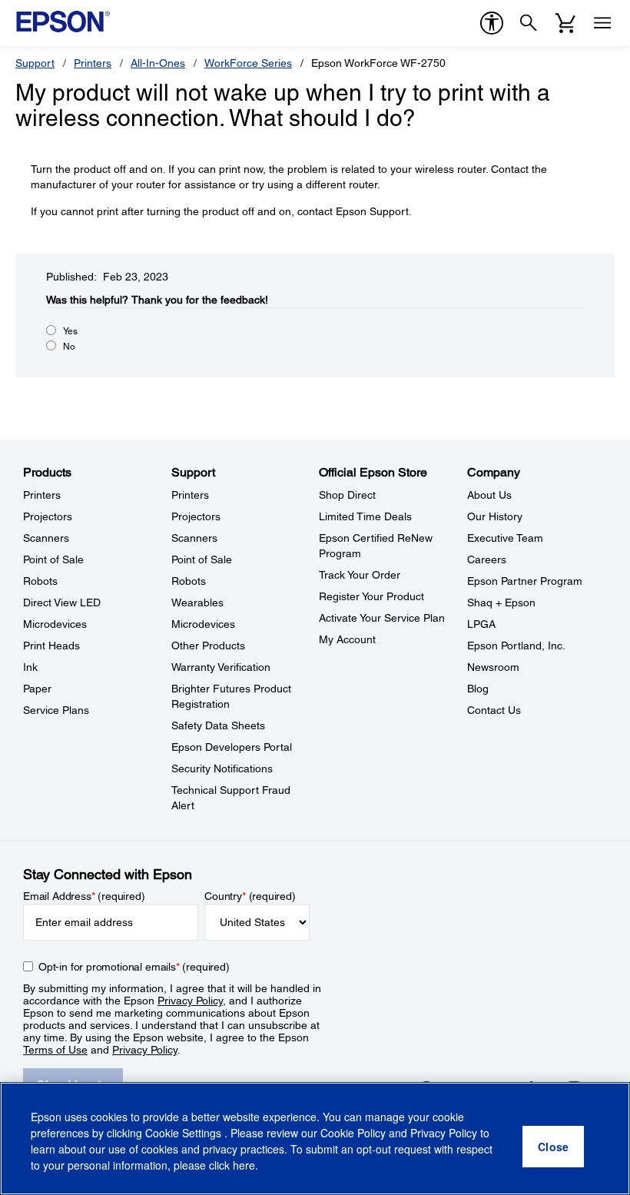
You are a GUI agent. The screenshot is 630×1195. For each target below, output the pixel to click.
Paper (37, 688)
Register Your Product (371, 596)
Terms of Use (55, 1050)
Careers (486, 559)
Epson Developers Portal (231, 747)
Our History (494, 516)
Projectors (47, 516)
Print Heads (51, 645)
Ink (30, 667)
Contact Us (494, 710)
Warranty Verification (220, 667)
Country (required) (250, 896)
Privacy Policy (190, 1000)
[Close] (553, 1146)
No (69, 346)
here (244, 1165)
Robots (40, 581)
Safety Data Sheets (218, 725)
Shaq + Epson (501, 602)
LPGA (481, 624)
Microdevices (55, 624)
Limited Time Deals (365, 516)
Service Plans (56, 710)
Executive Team (505, 538)
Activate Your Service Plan (382, 618)
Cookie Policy (353, 1132)
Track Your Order (359, 575)
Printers (92, 63)
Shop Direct (347, 495)
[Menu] (602, 23)
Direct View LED (62, 602)
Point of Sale (53, 559)
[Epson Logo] (63, 21)
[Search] (528, 23)
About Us (489, 495)
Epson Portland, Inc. (516, 645)
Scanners (46, 538)
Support (35, 63)
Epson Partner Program (524, 581)
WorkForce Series (248, 63)
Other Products (208, 645)
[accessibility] (491, 23)
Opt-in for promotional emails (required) (134, 967)
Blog (478, 688)
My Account (347, 639)
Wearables (197, 602)
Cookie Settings (184, 1132)
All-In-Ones (158, 63)
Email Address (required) (84, 896)
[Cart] (565, 23)
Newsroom (493, 667)
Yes (70, 331)
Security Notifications (222, 768)
